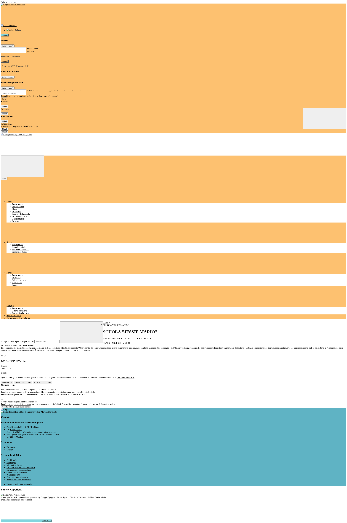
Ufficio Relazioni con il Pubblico (21, 467)
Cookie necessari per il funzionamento (17, 402)
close (4, 178)
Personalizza (7, 382)
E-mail (29, 90)
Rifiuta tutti (23, 382)
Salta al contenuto (8, 2)
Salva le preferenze (22, 407)
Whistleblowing (13, 475)
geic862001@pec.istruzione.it (35, 434)
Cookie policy (13, 460)
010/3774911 (16, 429)
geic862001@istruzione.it (34, 432)
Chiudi (4, 106)
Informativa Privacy (15, 465)
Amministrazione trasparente (19, 480)
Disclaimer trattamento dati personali (16, 500)
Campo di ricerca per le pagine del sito (17, 341)
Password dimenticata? (11, 56)
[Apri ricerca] (324, 118)
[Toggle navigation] (22, 166)
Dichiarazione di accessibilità (19, 470)
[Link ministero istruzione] (13, 5)
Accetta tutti (42, 382)
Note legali (11, 462)
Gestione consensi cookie (17, 477)
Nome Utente (32, 48)
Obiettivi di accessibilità (17, 472)
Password (31, 51)
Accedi (5, 35)
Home (105, 323)
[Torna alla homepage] (16, 134)
